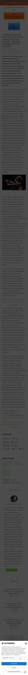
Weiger (14, 667)
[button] (26, 643)
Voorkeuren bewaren (14, 671)
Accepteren (14, 663)
